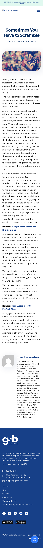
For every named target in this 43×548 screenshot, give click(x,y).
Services (5, 486)
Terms (30, 538)
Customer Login (9, 501)
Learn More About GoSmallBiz (15, 464)
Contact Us (7, 497)
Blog (4, 490)
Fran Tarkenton (29, 41)
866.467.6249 (8, 2)
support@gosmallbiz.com (23, 2)
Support (5, 494)
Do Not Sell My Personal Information (17, 504)
